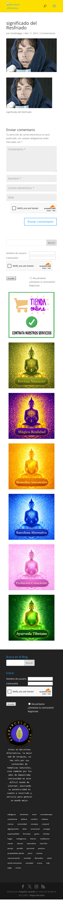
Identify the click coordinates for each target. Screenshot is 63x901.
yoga (9, 867)
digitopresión (13, 829)
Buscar (51, 242)
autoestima (12, 819)
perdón (20, 848)
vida (48, 863)
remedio (27, 858)
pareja (10, 848)
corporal (45, 824)
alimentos (24, 814)
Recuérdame (39, 278)
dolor (24, 829)
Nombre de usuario (16, 253)
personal (30, 848)
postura (41, 848)
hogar (10, 838)
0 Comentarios (47, 33)
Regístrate (34, 285)
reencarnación (13, 858)
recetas (39, 853)
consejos (34, 824)
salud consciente (14, 863)
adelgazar (11, 814)
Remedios (39, 858)
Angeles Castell (27, 891)
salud (49, 858)
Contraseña (12, 257)
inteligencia (21, 838)
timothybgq (16, 33)
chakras (44, 819)
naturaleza (31, 843)
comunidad (22, 824)
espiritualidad (13, 834)
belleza (24, 819)
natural (20, 843)
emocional (35, 829)
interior (33, 838)
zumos (18, 867)
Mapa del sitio (37, 895)
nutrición (43, 843)
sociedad (29, 863)
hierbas (46, 834)
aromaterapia (46, 814)
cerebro (34, 819)
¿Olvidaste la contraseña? (42, 281)
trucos (39, 863)
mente (10, 843)
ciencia (10, 824)
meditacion (45, 838)
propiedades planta (15, 853)
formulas (27, 834)
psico (30, 853)
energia (46, 829)
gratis (36, 834)
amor (34, 814)
